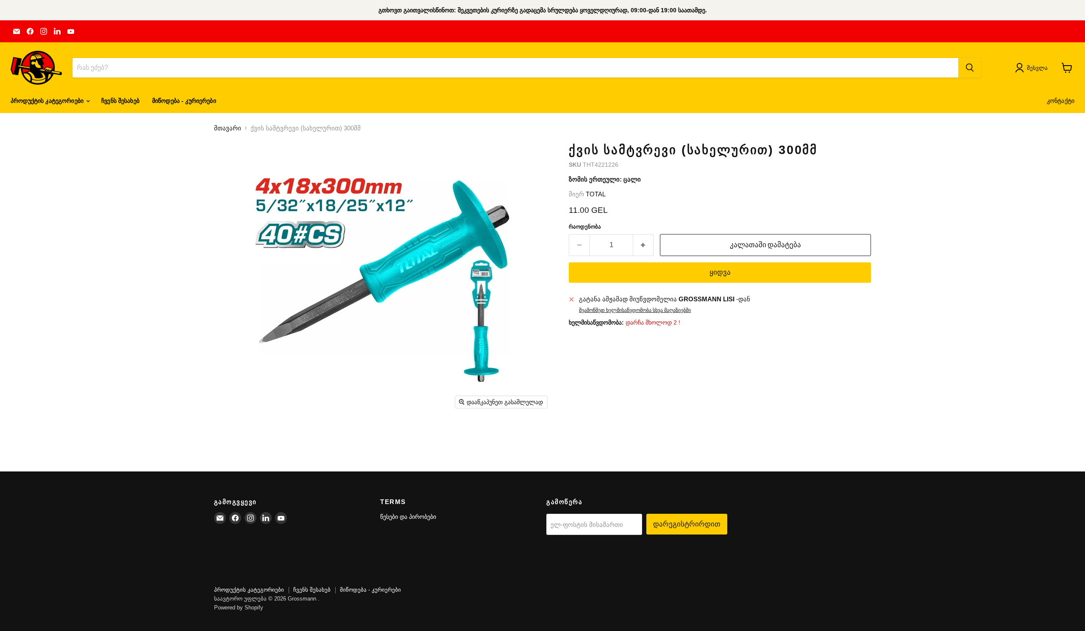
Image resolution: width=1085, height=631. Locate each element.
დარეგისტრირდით (687, 524)
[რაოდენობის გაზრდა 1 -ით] (643, 245)
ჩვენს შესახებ (120, 100)
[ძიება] (969, 67)
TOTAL (596, 194)
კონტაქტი (1060, 100)
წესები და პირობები (408, 516)
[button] (1033, 68)
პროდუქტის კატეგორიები (48, 100)
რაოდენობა (585, 226)
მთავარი (227, 128)
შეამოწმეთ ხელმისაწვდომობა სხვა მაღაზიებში (635, 310)
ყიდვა (720, 272)
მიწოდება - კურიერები (184, 100)
